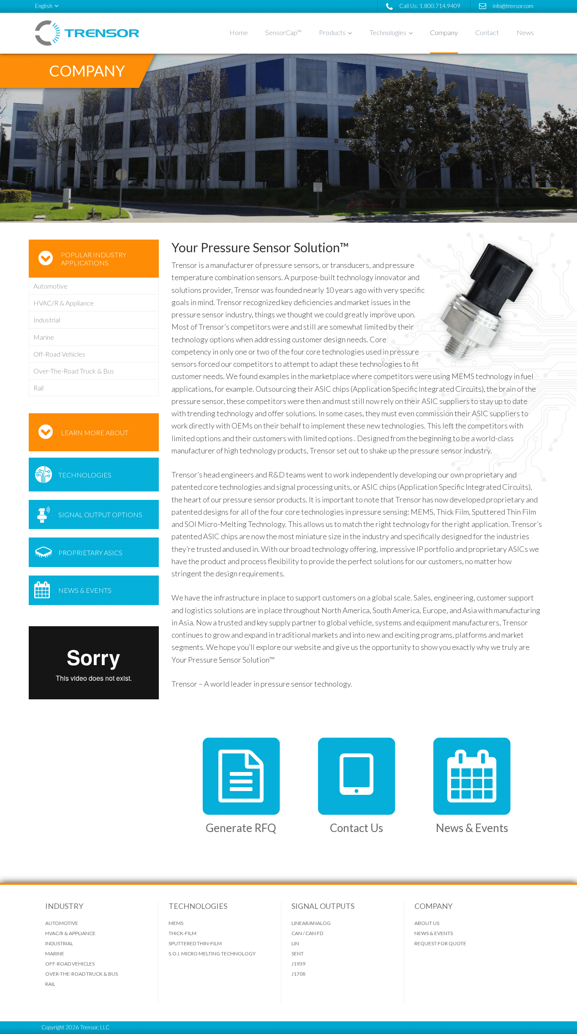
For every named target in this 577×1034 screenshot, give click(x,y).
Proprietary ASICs (90, 552)
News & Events (85, 590)
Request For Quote (440, 943)
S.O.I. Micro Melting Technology (212, 953)
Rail (38, 388)
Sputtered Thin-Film (195, 943)
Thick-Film (182, 933)
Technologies (85, 475)
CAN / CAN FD (307, 933)
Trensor (98, 33)
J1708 (298, 974)
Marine (43, 337)
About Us (426, 923)
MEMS (176, 923)
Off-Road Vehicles (59, 354)
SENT (297, 953)
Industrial (46, 320)
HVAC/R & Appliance (63, 303)
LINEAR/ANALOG (311, 923)
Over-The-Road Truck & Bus (73, 371)
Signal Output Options (100, 514)
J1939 (298, 963)
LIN (295, 943)
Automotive (50, 286)
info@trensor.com (513, 6)
